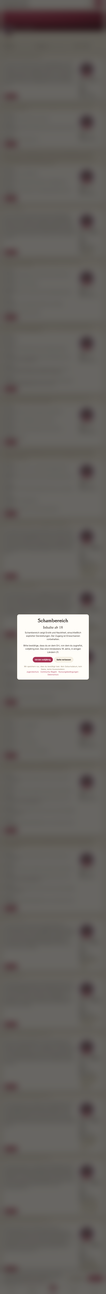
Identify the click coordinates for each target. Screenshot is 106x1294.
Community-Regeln (48, 672)
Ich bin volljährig (43, 659)
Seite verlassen (64, 659)
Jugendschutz (32, 672)
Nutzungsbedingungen (68, 672)
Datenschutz (53, 674)
